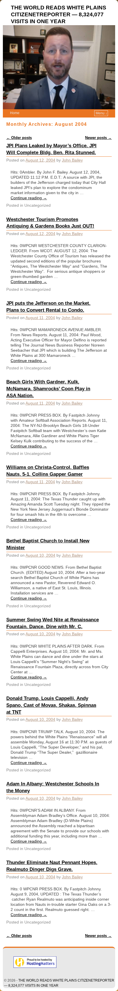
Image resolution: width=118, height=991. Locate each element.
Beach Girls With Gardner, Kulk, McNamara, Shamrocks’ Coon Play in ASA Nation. (48, 388)
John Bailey (72, 160)
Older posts (19, 138)
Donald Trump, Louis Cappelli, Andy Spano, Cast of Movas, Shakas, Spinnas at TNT (51, 705)
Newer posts (98, 138)
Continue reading (29, 198)
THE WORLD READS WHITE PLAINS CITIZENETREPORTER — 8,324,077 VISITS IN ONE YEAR (58, 14)
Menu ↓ (101, 113)
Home (14, 113)
